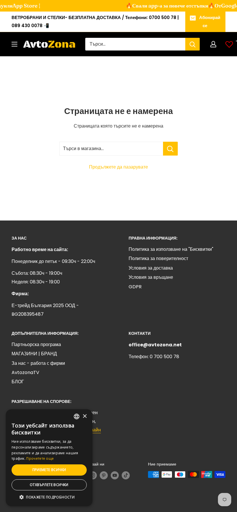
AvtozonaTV (25, 372)
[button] (49, 497)
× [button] (84, 416)
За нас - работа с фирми (38, 363)
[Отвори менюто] (14, 44)
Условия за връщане (151, 277)
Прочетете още (40, 458)
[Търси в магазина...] (170, 149)
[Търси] (192, 44)
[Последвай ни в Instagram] (93, 475)
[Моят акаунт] (213, 44)
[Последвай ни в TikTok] (126, 475)
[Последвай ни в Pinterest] (104, 475)
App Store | (21, 5)
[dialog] (49, 457)
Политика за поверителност (158, 258)
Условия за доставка (151, 268)
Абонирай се (209, 21)
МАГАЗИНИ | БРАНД (34, 353)
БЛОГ (18, 381)
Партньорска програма (36, 344)
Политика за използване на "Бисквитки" (171, 249)
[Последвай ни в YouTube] (115, 475)
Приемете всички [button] (49, 469)
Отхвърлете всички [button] (49, 484)
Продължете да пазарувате (118, 167)
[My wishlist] (229, 44)
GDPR (135, 286)
